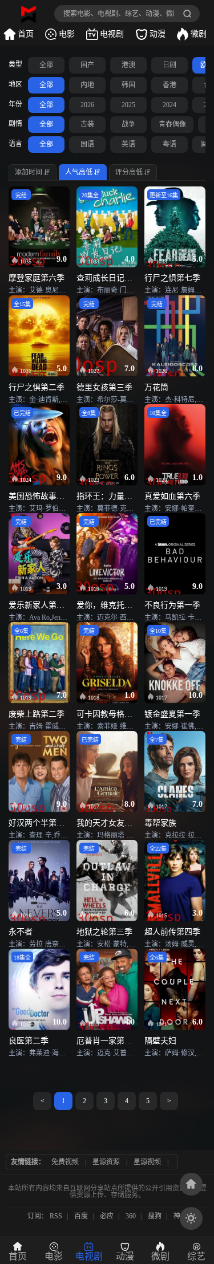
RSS (56, 1216)
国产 (87, 65)
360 (131, 1216)
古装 (87, 124)
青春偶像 (172, 124)
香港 (169, 85)
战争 (128, 124)
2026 (87, 105)
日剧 (169, 65)
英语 (128, 144)
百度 (81, 1216)
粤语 (169, 144)
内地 (87, 85)
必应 (107, 1216)
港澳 (128, 65)
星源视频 (147, 1162)
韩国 (128, 85)
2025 (128, 105)
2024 (169, 105)
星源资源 (106, 1162)
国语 (87, 144)
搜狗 (154, 1216)
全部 (46, 65)
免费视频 (65, 1162)
